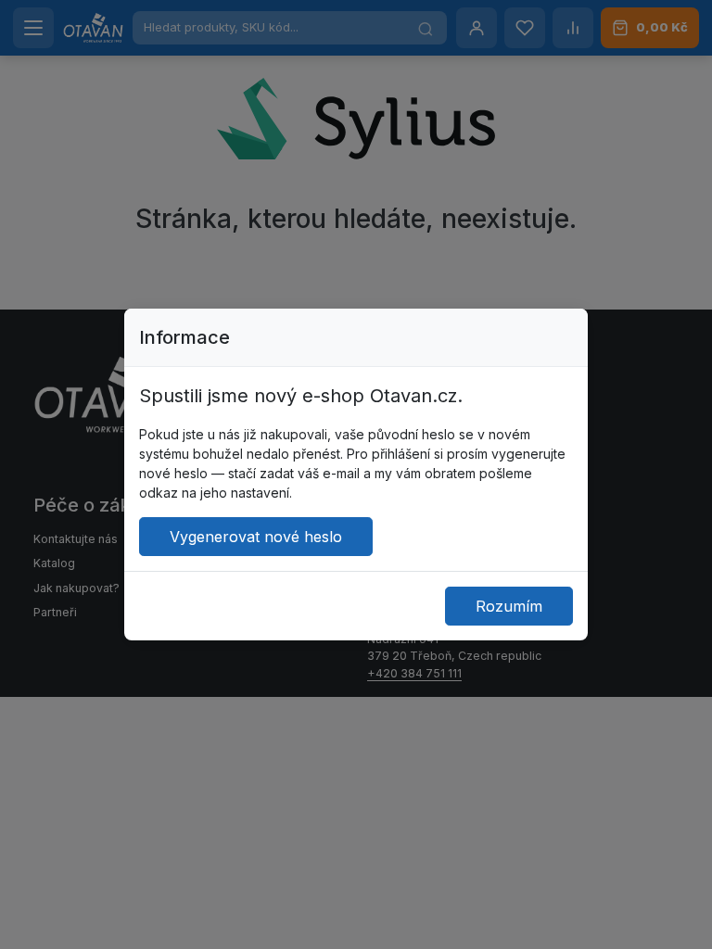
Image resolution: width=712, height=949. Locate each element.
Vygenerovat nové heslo (256, 536)
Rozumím (509, 606)
